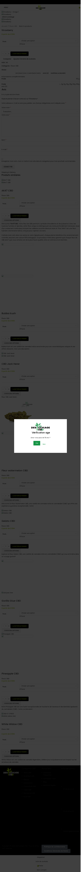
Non (44, 444)
